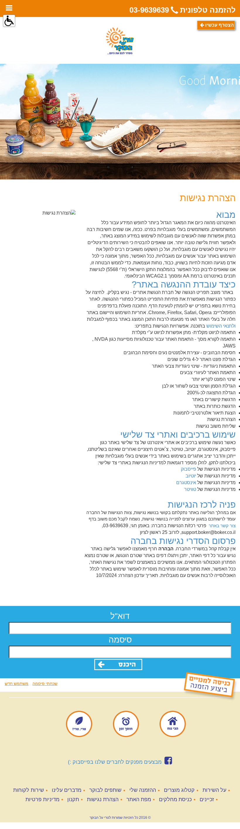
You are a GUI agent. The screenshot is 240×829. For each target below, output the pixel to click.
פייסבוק (188, 469)
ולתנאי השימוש (221, 325)
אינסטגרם (186, 482)
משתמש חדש (16, 683)
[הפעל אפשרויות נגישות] (9, 21)
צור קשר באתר (222, 525)
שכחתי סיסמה (44, 683)
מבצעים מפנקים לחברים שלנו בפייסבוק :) (115, 762)
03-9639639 (149, 10)
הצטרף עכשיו (219, 25)
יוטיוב (191, 475)
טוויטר (190, 489)
